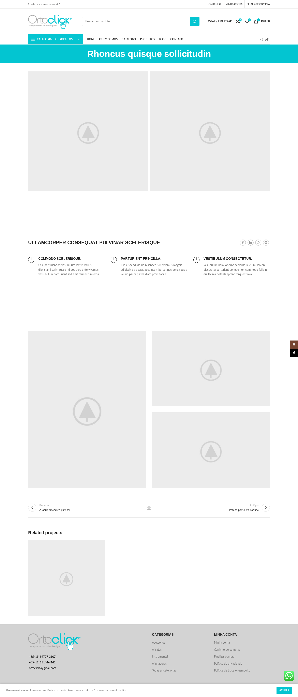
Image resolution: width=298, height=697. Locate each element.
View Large (99, 544)
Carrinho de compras (227, 649)
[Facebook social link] (243, 243)
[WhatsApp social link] (258, 243)
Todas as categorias (164, 670)
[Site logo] (53, 21)
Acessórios (158, 642)
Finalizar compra (224, 656)
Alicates (157, 649)
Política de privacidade (228, 663)
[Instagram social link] (261, 39)
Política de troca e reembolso (232, 670)
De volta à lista (149, 508)
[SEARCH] (194, 21)
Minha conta (222, 642)
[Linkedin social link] (251, 243)
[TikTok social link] (267, 39)
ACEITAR (284, 690)
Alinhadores (159, 663)
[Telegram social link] (266, 243)
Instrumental (160, 656)
